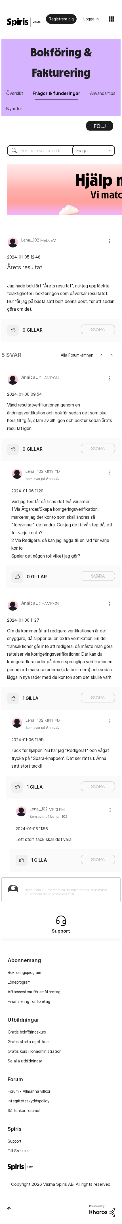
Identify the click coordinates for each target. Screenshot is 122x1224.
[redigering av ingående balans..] (102, 355)
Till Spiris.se (18, 1150)
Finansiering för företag (29, 1001)
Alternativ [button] (99, 128)
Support (15, 1141)
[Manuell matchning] (111, 355)
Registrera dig (61, 18)
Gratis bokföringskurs (27, 1032)
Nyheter (14, 108)
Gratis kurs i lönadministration (35, 1051)
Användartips (102, 93)
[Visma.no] (24, 22)
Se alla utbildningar (25, 1060)
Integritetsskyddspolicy (28, 1100)
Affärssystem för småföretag (34, 991)
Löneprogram (19, 982)
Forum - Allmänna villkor (29, 1091)
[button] (109, 241)
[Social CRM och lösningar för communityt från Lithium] (102, 1210)
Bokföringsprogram (24, 972)
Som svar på (42, 479)
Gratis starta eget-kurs (29, 1041)
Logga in (91, 18)
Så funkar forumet (24, 1110)
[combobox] (61, 150)
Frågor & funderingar (56, 93)
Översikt (14, 93)
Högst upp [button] (8, 1208)
